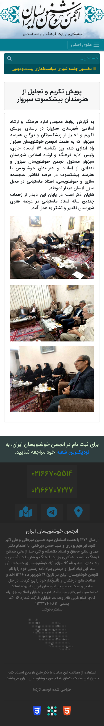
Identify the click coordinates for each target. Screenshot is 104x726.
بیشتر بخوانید (52, 610)
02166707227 (52, 491)
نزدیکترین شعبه (73, 453)
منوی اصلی (82, 45)
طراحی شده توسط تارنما (52, 690)
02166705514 (52, 474)
